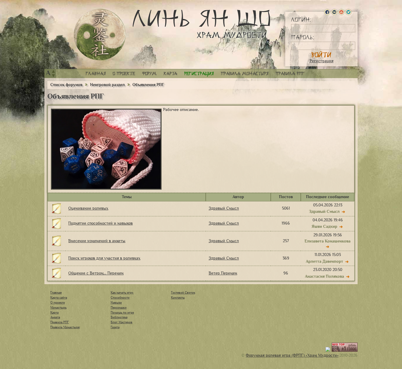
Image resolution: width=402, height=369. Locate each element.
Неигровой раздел (107, 84)
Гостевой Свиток (183, 292)
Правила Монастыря (65, 327)
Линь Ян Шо (201, 24)
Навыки (116, 302)
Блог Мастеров (121, 322)
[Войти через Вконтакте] (334, 12)
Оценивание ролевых (88, 208)
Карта (170, 73)
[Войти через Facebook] (327, 12)
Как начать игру (122, 292)
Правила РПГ (290, 73)
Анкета (55, 317)
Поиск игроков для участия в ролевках (104, 258)
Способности (120, 297)
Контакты (178, 297)
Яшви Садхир (324, 226)
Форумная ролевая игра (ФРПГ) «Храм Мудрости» (292, 355)
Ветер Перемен (223, 273)
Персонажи (119, 307)
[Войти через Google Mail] (341, 12)
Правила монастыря (244, 73)
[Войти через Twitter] (348, 12)
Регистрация (321, 61)
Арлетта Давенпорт (324, 261)
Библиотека (119, 317)
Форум (149, 73)
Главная (96, 73)
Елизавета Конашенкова (327, 241)
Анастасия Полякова (324, 276)
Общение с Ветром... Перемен (96, 273)
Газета (115, 327)
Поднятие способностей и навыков (100, 223)
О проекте (124, 73)
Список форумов (67, 84)
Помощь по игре (122, 312)
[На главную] (100, 34)
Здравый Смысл (224, 208)
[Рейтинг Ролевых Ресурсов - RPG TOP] (345, 350)
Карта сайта (58, 297)
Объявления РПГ (148, 84)
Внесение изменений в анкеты (96, 241)
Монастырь (58, 307)
